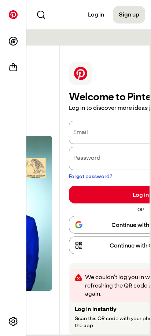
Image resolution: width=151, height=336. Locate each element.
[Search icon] (41, 15)
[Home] (13, 15)
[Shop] (13, 67)
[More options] (13, 321)
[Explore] (13, 41)
